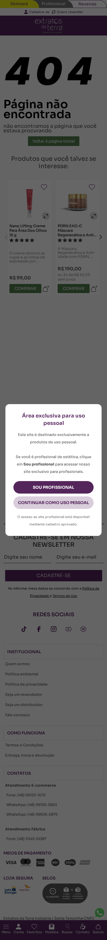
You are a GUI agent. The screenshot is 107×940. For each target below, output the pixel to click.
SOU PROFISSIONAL (53, 487)
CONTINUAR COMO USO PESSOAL (53, 502)
